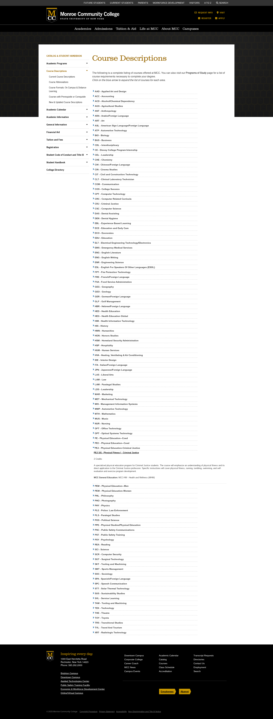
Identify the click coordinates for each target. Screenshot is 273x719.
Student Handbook (55, 162)
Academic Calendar (56, 109)
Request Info (205, 12)
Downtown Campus (70, 677)
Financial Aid (53, 132)
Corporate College (133, 659)
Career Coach (131, 663)
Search (223, 3)
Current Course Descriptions (62, 76)
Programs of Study (196, 73)
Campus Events (132, 671)
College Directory (55, 169)
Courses (163, 663)
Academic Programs (56, 63)
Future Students (94, 3)
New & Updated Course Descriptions (65, 102)
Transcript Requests (204, 655)
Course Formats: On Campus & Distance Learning (67, 89)
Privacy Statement (107, 711)
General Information (56, 124)
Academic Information (57, 117)
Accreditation (165, 671)
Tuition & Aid (126, 29)
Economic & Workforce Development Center (83, 689)
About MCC (170, 29)
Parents (143, 3)
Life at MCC (149, 29)
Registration (52, 147)
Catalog (163, 659)
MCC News (130, 667)
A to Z (207, 3)
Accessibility (121, 711)
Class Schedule (166, 667)
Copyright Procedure (88, 711)
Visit (222, 12)
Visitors (194, 3)
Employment (200, 667)
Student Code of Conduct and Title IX (65, 154)
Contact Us (199, 663)
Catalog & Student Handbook (64, 55)
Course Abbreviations (58, 82)
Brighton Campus (69, 673)
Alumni (185, 691)
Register (206, 18)
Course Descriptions (56, 70)
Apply (221, 18)
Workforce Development (169, 3)
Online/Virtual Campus (72, 693)
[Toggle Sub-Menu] (87, 63)
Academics (83, 29)
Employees (167, 691)
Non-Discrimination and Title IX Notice (144, 711)
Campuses (191, 29)
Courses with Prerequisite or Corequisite (67, 96)
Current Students (121, 3)
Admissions (103, 29)
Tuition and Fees (54, 139)
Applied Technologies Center (75, 681)
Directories (199, 659)
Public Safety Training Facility (75, 685)
